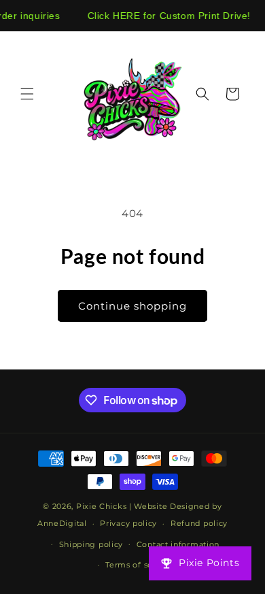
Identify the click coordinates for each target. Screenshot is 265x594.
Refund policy (199, 523)
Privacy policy (128, 523)
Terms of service (139, 565)
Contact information (178, 544)
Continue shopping (132, 305)
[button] (27, 94)
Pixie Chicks (101, 506)
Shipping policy (91, 544)
